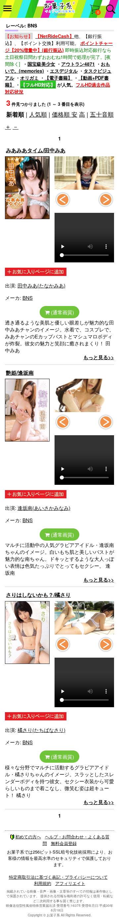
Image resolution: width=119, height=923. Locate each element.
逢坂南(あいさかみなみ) (44, 507)
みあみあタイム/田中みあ (35, 150)
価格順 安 (64, 114)
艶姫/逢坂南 (20, 372)
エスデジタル (64, 70)
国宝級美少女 (41, 63)
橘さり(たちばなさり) (41, 729)
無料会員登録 (64, 843)
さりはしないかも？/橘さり (38, 594)
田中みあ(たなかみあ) (41, 285)
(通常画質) (62, 312)
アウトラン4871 (78, 63)
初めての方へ (28, 836)
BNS (27, 297)
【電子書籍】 (58, 77)
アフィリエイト (70, 883)
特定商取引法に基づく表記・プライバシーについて (58, 877)
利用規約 (42, 883)
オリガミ (29, 77)
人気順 (38, 114)
